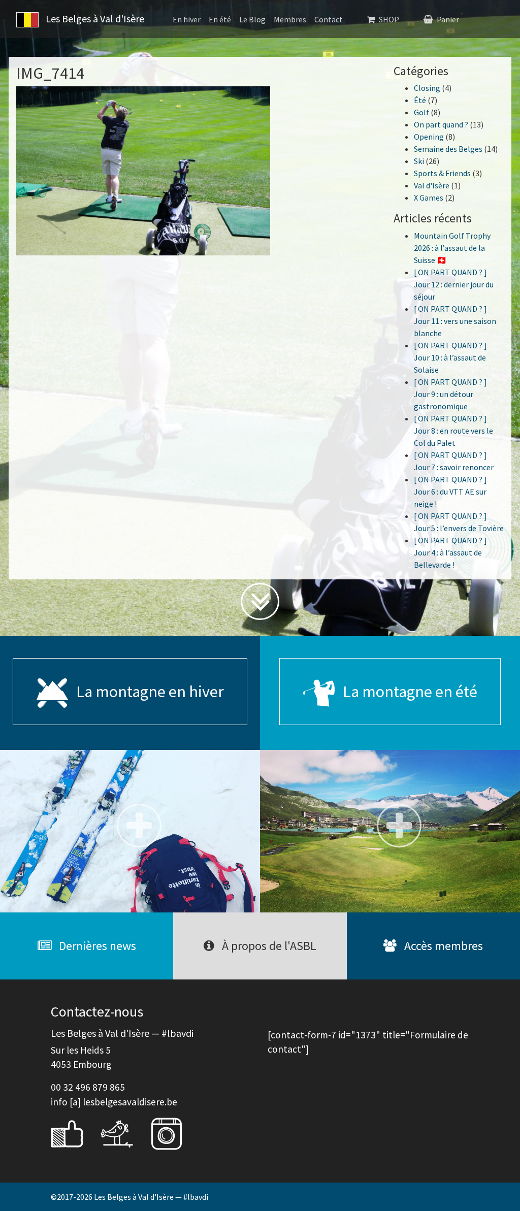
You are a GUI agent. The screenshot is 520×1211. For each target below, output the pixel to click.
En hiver (187, 19)
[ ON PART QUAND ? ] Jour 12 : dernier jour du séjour (454, 284)
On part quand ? (441, 124)
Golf (421, 112)
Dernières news (96, 946)
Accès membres (442, 946)
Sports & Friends (442, 173)
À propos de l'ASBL (267, 946)
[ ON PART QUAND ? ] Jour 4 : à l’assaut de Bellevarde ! (450, 552)
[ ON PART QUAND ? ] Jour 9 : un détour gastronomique (450, 394)
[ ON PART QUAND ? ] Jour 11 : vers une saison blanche (455, 321)
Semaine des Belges (448, 149)
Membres (290, 19)
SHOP (389, 19)
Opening (429, 137)
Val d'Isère (431, 185)
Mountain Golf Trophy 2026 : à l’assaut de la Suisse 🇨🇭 (452, 248)
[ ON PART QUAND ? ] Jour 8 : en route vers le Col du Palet (453, 430)
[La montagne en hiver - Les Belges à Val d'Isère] (130, 831)
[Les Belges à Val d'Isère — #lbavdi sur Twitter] (124, 1132)
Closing (427, 88)
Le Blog (252, 19)
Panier (448, 19)
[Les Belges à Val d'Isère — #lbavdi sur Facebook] (75, 1132)
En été (220, 19)
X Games (428, 197)
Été (420, 100)
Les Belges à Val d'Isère (94, 18)
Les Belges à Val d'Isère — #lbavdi (151, 1197)
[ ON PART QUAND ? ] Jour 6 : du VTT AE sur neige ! (450, 491)
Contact (328, 19)
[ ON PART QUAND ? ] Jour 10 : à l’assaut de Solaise (450, 357)
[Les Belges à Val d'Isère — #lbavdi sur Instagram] (174, 1132)
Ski (419, 161)
